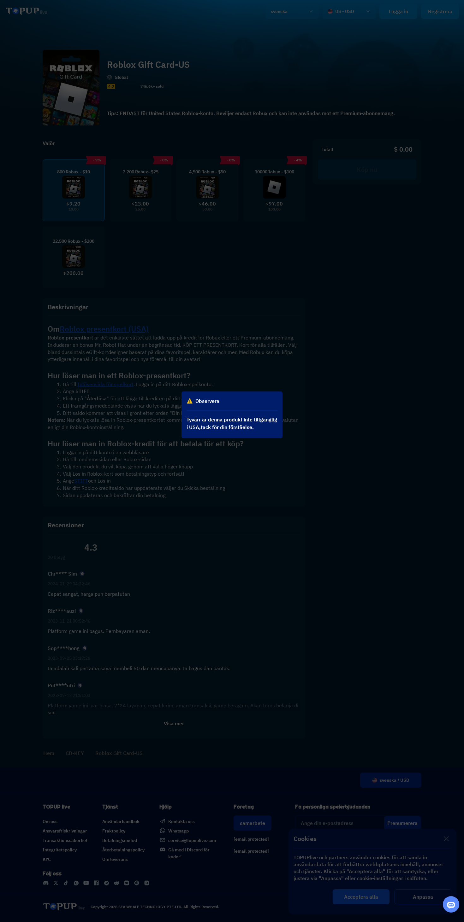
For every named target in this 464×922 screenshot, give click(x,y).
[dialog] (232, 414)
